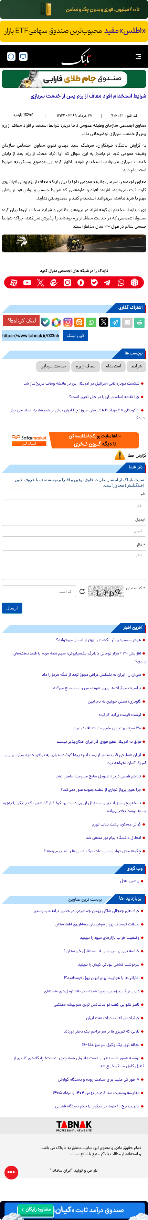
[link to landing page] (76, 56)
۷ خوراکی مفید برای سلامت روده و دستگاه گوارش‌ (98, 1080)
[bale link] (94, 282)
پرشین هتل (129, 881)
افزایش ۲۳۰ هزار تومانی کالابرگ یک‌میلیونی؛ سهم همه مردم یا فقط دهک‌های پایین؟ (79, 658)
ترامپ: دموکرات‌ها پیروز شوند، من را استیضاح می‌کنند (96, 688)
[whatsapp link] (121, 282)
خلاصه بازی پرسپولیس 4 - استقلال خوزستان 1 (101, 951)
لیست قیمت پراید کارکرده (120, 715)
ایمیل (140, 520)
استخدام (113, 366)
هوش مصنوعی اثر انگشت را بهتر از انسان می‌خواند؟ (98, 640)
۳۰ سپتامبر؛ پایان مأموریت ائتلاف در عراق (107, 729)
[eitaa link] (54, 282)
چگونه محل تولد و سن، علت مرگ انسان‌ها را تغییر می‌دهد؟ (92, 851)
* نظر (141, 545)
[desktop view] (23, 56)
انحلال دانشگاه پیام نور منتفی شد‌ (113, 838)
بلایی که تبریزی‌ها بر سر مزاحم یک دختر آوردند (101, 1032)
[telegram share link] (115, 323)
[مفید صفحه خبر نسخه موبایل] (74, 31)
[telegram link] (107, 282)
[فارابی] (74, 79)
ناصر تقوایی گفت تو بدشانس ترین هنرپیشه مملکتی (96, 1005)
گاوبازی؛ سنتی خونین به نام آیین (114, 702)
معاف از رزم (86, 366)
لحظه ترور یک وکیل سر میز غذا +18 (110, 1045)
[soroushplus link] (80, 282)
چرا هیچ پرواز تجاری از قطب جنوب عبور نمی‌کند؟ (101, 790)
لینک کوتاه (24, 320)
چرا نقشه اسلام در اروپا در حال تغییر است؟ (104, 397)
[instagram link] (67, 282)
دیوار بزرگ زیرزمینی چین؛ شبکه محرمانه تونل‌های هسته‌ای (91, 992)
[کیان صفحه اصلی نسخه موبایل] (74, 1210)
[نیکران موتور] (74, 243)
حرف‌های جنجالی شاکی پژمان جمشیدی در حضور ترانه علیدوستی (86, 911)
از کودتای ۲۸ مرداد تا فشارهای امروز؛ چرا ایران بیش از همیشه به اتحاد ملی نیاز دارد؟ (77, 415)
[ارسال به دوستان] (127, 323)
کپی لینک (75, 336)
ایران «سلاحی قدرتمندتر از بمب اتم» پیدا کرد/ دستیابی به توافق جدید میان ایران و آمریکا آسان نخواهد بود (75, 759)
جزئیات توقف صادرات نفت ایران (112, 1018)
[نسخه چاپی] (139, 323)
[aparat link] (13, 282)
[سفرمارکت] (74, 440)
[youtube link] (27, 282)
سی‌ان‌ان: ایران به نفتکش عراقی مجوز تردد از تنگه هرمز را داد (91, 675)
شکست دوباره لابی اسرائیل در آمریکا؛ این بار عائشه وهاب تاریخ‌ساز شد (81, 384)
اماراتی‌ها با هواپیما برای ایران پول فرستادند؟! (101, 978)
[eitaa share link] (79, 323)
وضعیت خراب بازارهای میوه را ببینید (109, 938)
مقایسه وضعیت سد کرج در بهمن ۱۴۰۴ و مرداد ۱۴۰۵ (96, 1093)
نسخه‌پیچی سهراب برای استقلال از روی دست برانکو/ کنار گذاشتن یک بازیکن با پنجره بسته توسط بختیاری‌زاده (74, 807)
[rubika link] (134, 282)
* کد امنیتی (135, 588)
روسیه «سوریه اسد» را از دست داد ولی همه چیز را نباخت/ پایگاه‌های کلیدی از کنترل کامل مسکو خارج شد (79, 1063)
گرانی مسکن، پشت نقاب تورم (116, 825)
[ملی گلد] (74, 9)
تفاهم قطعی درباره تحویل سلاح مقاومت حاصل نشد (98, 777)
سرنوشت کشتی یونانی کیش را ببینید (108, 965)
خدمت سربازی (53, 366)
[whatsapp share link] (91, 323)
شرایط (136, 366)
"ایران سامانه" (61, 1171)
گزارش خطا (137, 456)
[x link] (40, 282)
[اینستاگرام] (67, 321)
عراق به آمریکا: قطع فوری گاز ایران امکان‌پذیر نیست (99, 742)
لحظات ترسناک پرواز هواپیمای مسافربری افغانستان (97, 925)
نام (143, 494)
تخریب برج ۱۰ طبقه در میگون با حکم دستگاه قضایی (97, 1107)
